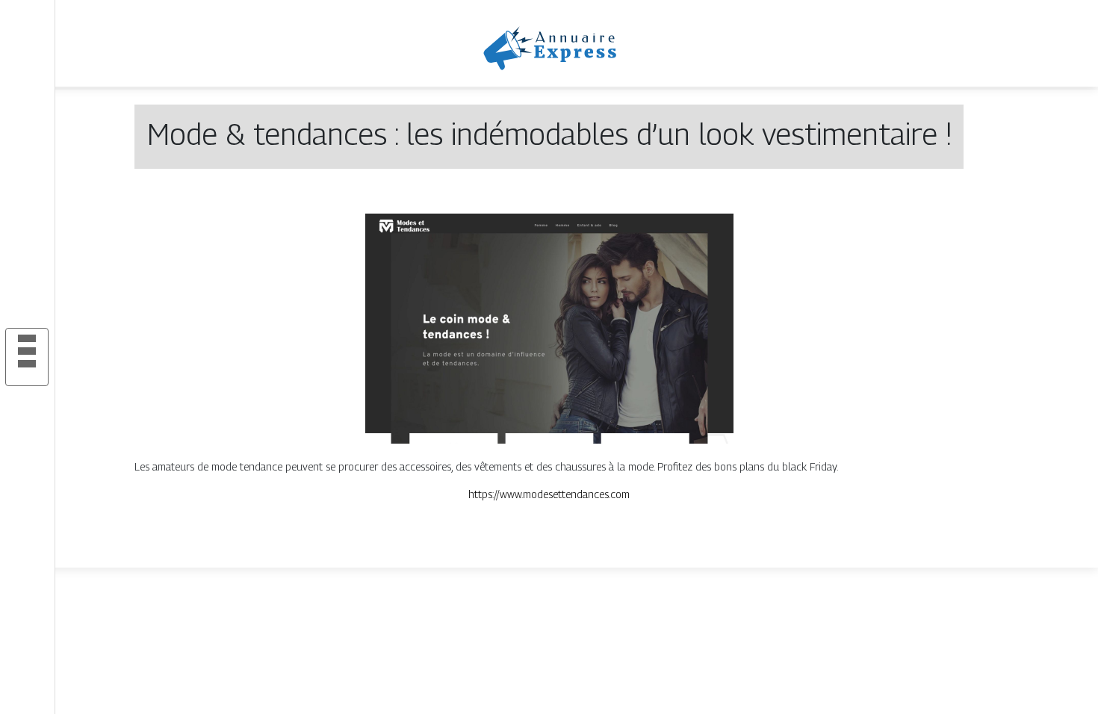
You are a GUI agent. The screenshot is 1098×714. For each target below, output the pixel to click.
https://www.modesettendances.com (549, 494)
